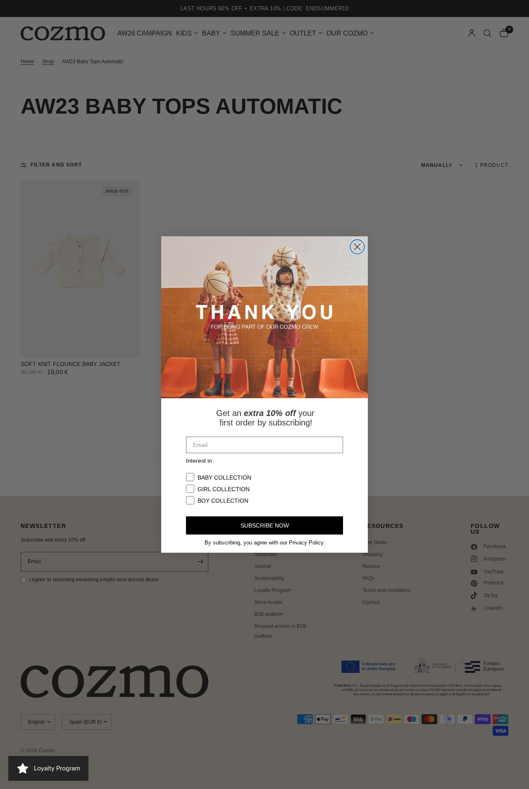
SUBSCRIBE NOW (265, 525)
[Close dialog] (357, 247)
